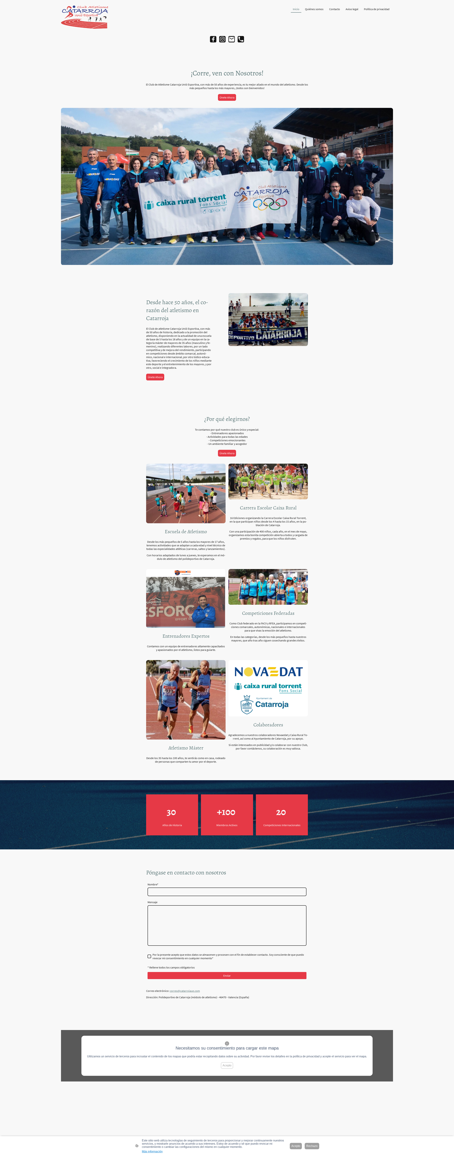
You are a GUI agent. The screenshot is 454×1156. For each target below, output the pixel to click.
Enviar (227, 975)
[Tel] (241, 39)
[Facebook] (213, 39)
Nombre (153, 884)
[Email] (231, 39)
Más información (152, 1151)
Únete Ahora (227, 97)
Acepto (227, 1065)
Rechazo (312, 1145)
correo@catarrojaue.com (185, 991)
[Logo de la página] (87, 17)
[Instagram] (222, 39)
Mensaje (152, 902)
